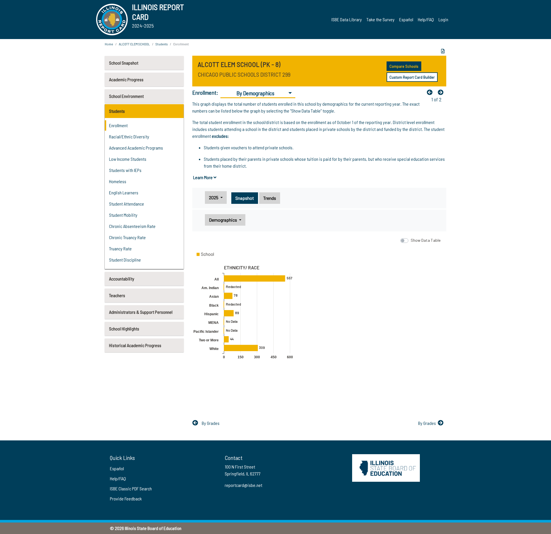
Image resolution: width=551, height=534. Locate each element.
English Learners (123, 192)
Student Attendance (126, 203)
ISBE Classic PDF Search (131, 488)
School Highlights (124, 328)
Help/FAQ (426, 19)
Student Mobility (123, 215)
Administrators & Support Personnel (140, 312)
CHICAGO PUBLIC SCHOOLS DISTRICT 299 (244, 74)
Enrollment (118, 125)
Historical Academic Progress (135, 345)
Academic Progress (126, 79)
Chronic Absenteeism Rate (132, 226)
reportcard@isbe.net (243, 485)
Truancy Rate (120, 248)
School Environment (126, 96)
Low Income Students (127, 159)
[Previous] (431, 92)
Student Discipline (125, 259)
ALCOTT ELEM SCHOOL (134, 44)
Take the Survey (380, 19)
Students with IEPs (125, 170)
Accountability (121, 278)
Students (117, 111)
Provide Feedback (126, 498)
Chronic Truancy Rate (127, 237)
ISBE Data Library (346, 19)
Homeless (117, 181)
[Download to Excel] (442, 51)
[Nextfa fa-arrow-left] (442, 92)
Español (406, 19)
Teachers (117, 295)
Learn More (203, 177)
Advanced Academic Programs (136, 147)
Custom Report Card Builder (412, 77)
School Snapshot (123, 62)
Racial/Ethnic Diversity (129, 136)
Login (443, 19)
